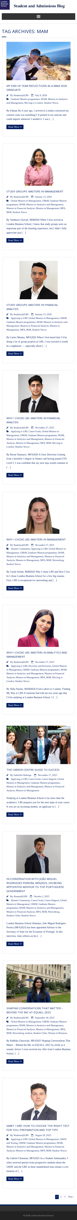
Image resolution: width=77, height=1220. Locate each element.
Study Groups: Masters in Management (34, 191)
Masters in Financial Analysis (20, 208)
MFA (62, 208)
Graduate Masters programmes (25, 99)
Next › (71, 1197)
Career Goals (34, 431)
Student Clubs (13, 915)
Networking (58, 560)
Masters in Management (47, 208)
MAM (44, 99)
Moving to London (33, 103)
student (28, 1033)
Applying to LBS (19, 318)
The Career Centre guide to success (33, 769)
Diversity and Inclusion (39, 666)
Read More (13, 127)
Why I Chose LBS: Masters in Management (36, 539)
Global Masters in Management (26, 201)
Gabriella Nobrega (22, 775)
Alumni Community (20, 549)
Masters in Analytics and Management (44, 204)
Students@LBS (21, 95)
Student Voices (51, 103)
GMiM (45, 201)
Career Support (49, 779)
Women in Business (57, 1033)
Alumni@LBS (20, 896)
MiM (8, 212)
